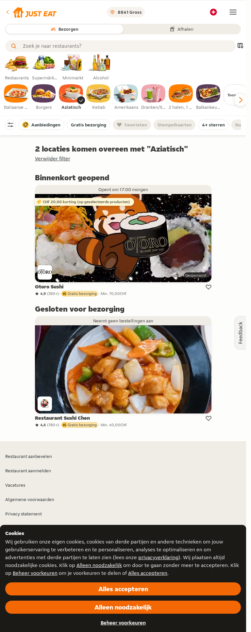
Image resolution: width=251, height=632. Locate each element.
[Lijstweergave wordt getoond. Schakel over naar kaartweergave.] (240, 46)
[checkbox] (16, 97)
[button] (31, 12)
